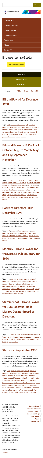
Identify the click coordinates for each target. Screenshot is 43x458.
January (37, 289)
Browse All (21, 74)
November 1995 (20, 195)
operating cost (27, 388)
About (6, 45)
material (10, 385)
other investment (8, 197)
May (16, 291)
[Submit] (39, 5)
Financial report (7, 383)
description (23, 134)
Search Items (21, 84)
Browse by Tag (21, 79)
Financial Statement (18, 289)
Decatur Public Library (10, 134)
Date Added (35, 91)
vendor (23, 137)
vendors (15, 342)
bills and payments (23, 231)
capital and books (21, 375)
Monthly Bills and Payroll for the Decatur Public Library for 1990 (21, 253)
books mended (34, 373)
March (12, 291)
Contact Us (8, 50)
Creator (27, 91)
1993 (8, 231)
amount (14, 125)
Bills (18, 334)
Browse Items (9, 20)
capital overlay (28, 127)
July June (36, 383)
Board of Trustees (16, 127)
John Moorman (22, 192)
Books (25, 373)
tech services (13, 392)
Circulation (17, 378)
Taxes (30, 197)
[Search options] (35, 5)
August (26, 279)
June (7, 291)
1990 (8, 279)
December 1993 (13, 238)
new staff (29, 385)
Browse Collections (11, 25)
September (13, 294)
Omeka (5, 452)
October (5, 294)
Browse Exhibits (10, 30)
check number (23, 130)
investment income (9, 192)
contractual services (9, 132)
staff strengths (23, 390)
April (19, 371)
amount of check (17, 279)
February (14, 286)
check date (13, 130)
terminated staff (25, 392)
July (3, 291)
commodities (32, 130)
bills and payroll (22, 125)
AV (28, 371)
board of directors (19, 183)
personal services (8, 137)
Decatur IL (33, 132)
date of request (23, 132)
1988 (8, 125)
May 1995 (10, 195)
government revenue (26, 190)
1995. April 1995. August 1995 (17, 180)
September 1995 (22, 197)
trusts (18, 137)
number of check (33, 291)
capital (4, 185)
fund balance (13, 190)
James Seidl (32, 134)
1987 (8, 334)
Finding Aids (8, 40)
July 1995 (31, 192)
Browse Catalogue (10, 35)
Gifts (16, 383)
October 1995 (32, 195)
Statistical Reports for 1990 (19, 350)
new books (21, 385)
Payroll (9, 342)
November (22, 291)
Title (19, 91)
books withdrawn (8, 375)
